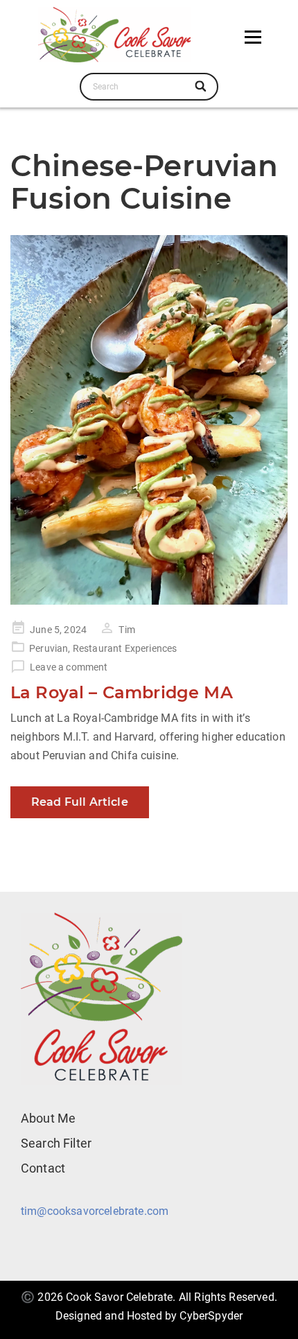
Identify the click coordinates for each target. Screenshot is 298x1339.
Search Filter (56, 1143)
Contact (43, 1168)
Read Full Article (79, 802)
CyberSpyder (211, 1315)
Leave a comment (68, 667)
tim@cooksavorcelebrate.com (94, 1211)
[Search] (201, 87)
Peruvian (48, 648)
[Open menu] (253, 36)
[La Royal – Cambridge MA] (149, 420)
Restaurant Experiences (125, 648)
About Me (48, 1118)
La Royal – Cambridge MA (121, 692)
